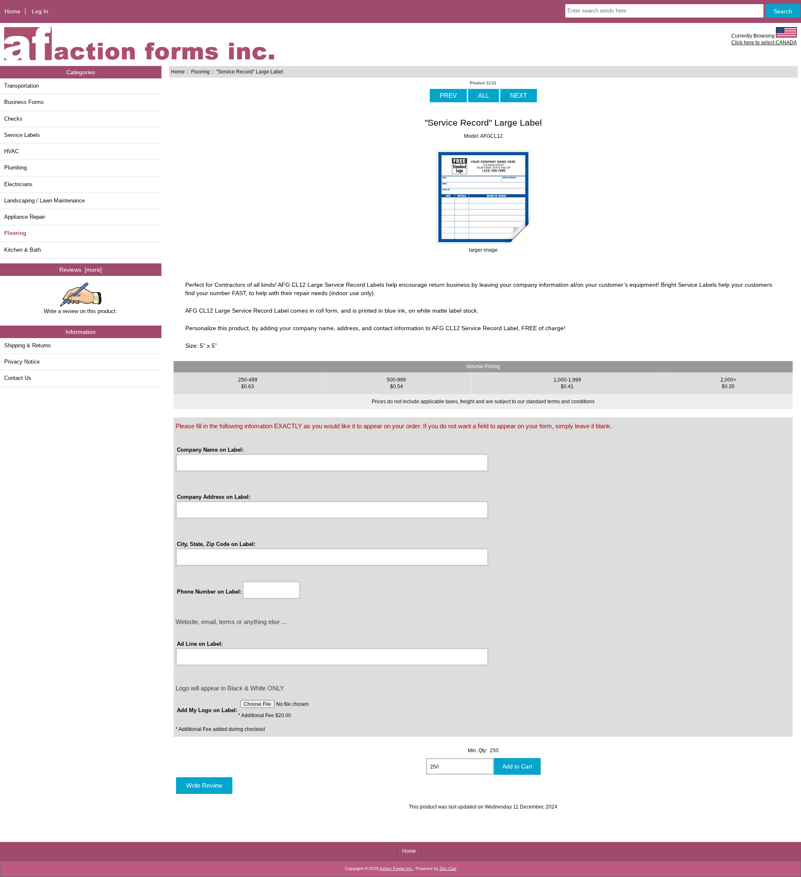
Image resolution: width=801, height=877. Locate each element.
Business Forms (24, 102)
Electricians (18, 184)
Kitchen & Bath (22, 250)
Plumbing (15, 167)
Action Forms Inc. (396, 868)
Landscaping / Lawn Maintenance (44, 200)
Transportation (21, 86)
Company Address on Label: (213, 497)
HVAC (11, 151)
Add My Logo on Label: (207, 710)
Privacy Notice (22, 362)
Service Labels (22, 135)
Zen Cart (448, 868)
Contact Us (17, 378)
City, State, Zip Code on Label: (216, 544)
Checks (13, 119)
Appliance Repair (24, 217)
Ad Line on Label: (200, 644)
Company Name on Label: (210, 450)
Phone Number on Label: (209, 591)
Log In (40, 11)
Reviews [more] (80, 269)
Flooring (200, 71)
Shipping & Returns (27, 345)
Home (12, 11)
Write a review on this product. (80, 311)
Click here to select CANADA (764, 42)
